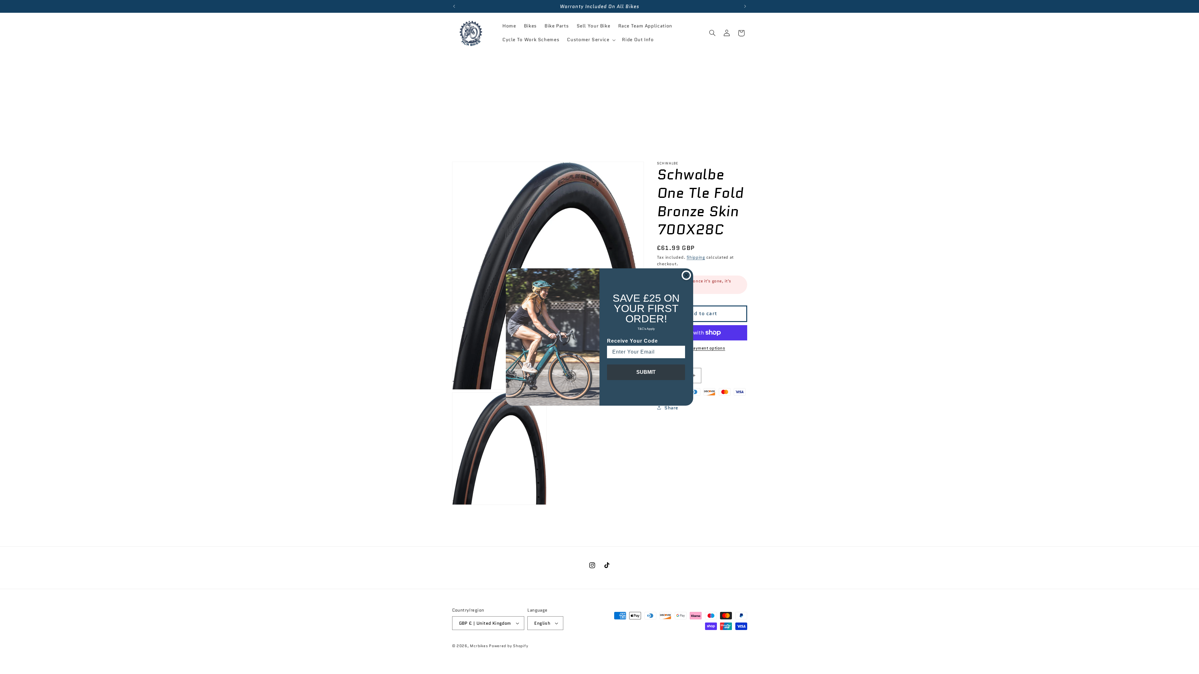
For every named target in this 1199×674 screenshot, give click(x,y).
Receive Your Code (632, 341)
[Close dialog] (686, 275)
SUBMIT (646, 372)
